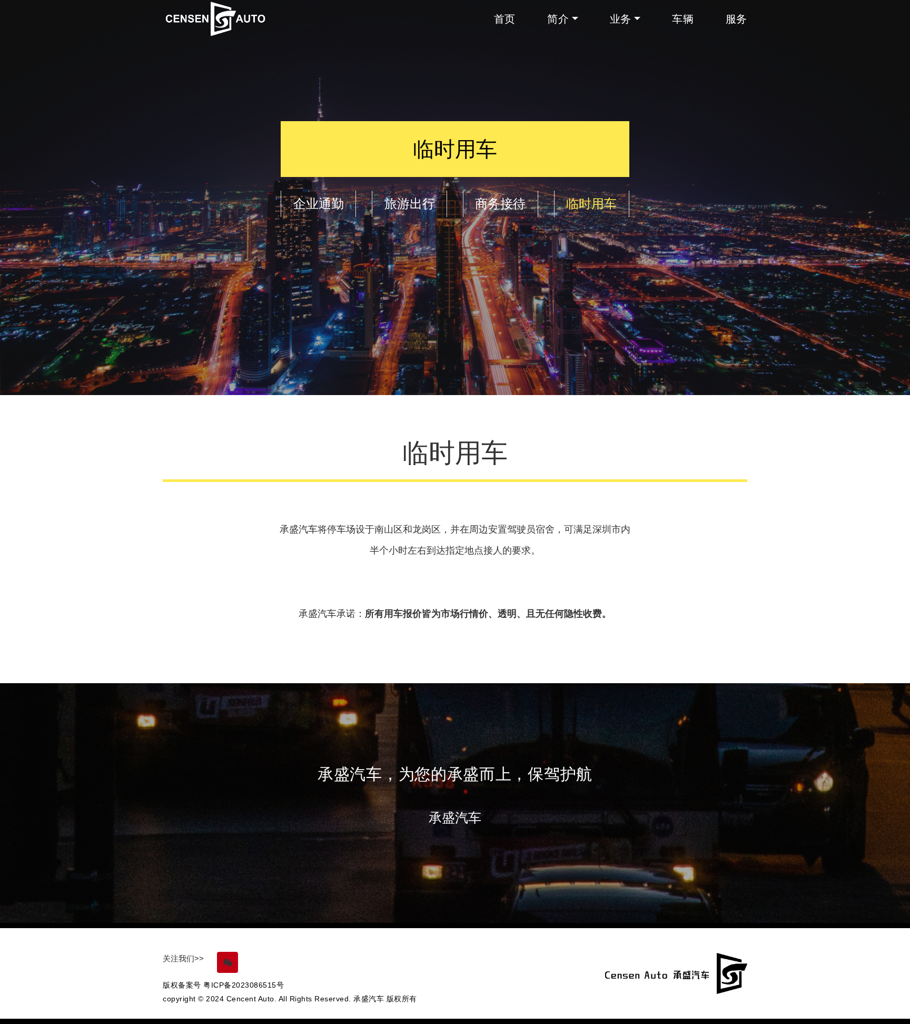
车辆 (683, 19)
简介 (558, 19)
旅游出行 (409, 203)
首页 (505, 19)
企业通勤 (318, 203)
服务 (736, 19)
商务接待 (500, 203)
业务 (620, 19)
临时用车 (591, 203)
